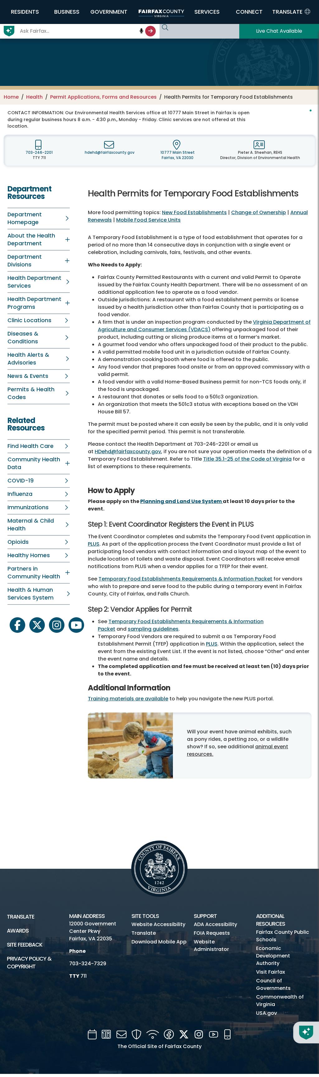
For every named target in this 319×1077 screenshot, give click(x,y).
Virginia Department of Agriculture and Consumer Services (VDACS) (204, 325)
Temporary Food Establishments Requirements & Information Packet (185, 578)
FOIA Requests (212, 933)
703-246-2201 (39, 152)
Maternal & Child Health (30, 524)
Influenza (19, 494)
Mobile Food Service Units (148, 219)
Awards (18, 930)
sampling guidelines (153, 629)
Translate (20, 916)
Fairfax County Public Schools (282, 936)
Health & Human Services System (30, 593)
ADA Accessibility (215, 924)
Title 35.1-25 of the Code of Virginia (247, 459)
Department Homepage (24, 218)
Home (11, 97)
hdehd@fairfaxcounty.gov (110, 152)
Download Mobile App (159, 941)
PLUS (93, 544)
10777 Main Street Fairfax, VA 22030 (177, 155)
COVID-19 (20, 480)
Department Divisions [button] (24, 260)
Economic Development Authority (273, 956)
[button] (25, 11)
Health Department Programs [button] (34, 303)
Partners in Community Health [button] (33, 572)
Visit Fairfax (270, 972)
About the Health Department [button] (31, 239)
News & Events (27, 376)
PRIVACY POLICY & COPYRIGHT (29, 962)
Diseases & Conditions (22, 337)
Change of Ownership (258, 212)
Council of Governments (273, 984)
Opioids (18, 542)
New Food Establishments (194, 212)
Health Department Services (34, 281)
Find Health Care (30, 446)
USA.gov (266, 1013)
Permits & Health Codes (31, 393)
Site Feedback (24, 944)
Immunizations (28, 507)
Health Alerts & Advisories (28, 358)
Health (34, 97)
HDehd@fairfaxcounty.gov (128, 451)
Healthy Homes (28, 555)
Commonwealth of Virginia (280, 1000)
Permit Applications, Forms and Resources (103, 97)
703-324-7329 (87, 963)
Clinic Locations (29, 320)
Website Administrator (211, 945)
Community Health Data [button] (33, 463)
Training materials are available (128, 698)
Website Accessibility (158, 924)
